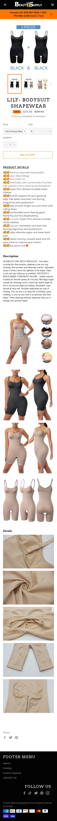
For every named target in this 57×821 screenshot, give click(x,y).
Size (31, 124)
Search (7, 763)
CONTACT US (10, 777)
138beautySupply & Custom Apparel (27, 803)
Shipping (16, 116)
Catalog (7, 768)
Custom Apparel (12, 772)
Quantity (7, 138)
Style (5, 124)
